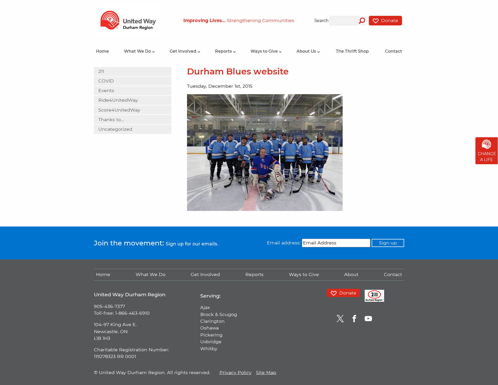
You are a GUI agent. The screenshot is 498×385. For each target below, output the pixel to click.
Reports (224, 51)
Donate (389, 20)
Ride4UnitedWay (118, 100)
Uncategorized (115, 129)
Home (102, 51)
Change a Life (487, 156)
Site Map (266, 372)
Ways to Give (265, 51)
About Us (306, 51)
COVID (106, 81)
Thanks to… (111, 119)
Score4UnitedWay (119, 110)
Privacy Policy (235, 372)
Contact (393, 51)
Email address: (284, 242)
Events (106, 90)
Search (321, 21)
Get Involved (183, 51)
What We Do (138, 51)
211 (101, 71)
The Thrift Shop (352, 51)
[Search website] (361, 20)
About (351, 274)
